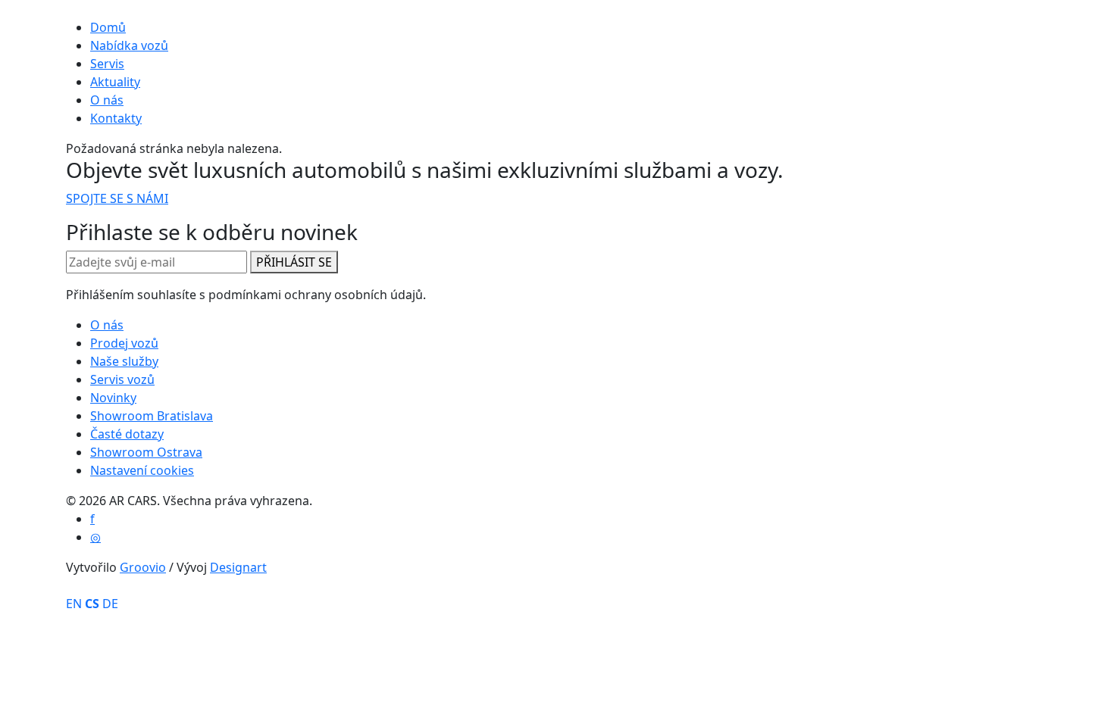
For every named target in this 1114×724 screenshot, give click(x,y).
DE (110, 603)
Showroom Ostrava (146, 452)
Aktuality (115, 81)
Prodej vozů (124, 343)
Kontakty (116, 118)
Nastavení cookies (142, 470)
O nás (107, 100)
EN (74, 603)
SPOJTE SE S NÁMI (117, 198)
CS (92, 603)
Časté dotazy (127, 434)
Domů (108, 27)
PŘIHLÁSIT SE (294, 262)
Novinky (113, 397)
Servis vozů (122, 379)
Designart (238, 567)
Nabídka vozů (129, 45)
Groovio (143, 567)
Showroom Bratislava (151, 415)
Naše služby (124, 361)
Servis (107, 63)
